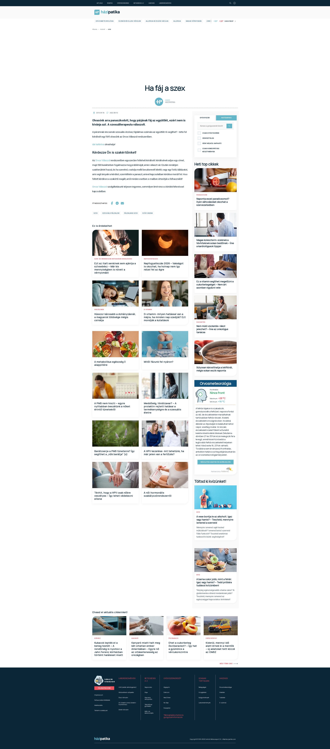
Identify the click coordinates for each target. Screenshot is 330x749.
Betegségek (202, 687)
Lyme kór (210, 21)
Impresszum (98, 695)
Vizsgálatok (202, 692)
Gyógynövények (204, 697)
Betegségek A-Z (139, 3)
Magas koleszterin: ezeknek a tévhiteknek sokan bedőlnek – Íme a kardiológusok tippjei (215, 243)
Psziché (102, 29)
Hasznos (151, 3)
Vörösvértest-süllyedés (126, 692)
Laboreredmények (165, 3)
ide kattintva (98, 144)
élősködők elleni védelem (130, 21)
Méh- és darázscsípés (149, 712)
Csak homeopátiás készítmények (210, 150)
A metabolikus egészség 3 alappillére (110, 363)
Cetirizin (166, 692)
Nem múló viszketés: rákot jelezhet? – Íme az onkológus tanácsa (212, 329)
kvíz (198, 512)
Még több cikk (226, 663)
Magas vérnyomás (194, 21)
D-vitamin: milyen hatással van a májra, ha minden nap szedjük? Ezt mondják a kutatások (165, 317)
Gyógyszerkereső (123, 3)
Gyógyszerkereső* (172, 678)
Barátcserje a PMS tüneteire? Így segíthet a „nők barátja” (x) (114, 453)
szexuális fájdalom (110, 213)
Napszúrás (148, 687)
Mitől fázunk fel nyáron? (158, 361)
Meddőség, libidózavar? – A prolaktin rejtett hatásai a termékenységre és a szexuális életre (162, 408)
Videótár (222, 692)
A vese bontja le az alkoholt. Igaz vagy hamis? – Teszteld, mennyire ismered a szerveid (214, 519)
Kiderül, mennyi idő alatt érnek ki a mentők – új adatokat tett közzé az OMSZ (220, 647)
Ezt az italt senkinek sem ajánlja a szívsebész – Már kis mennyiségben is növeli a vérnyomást (115, 268)
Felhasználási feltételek (102, 700)
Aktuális (99, 3)
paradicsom (201, 195)
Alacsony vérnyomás (148, 698)
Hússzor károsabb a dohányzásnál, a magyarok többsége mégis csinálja (115, 317)
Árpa (146, 692)
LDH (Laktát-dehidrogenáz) (127, 687)
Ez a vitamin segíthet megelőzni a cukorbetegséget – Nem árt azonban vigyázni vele (215, 284)
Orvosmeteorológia (105, 21)
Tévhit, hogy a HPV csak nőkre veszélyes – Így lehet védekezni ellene (113, 495)
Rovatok (110, 3)
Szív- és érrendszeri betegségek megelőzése (113, 259)
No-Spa (166, 703)
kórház (97, 638)
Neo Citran (167, 697)
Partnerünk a (216, 471)
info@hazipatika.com (229, 739)
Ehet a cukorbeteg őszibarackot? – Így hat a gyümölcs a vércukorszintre (183, 647)
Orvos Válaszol (102, 160)
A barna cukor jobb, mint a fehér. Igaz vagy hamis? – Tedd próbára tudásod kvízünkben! (214, 582)
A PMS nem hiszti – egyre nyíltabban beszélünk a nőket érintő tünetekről (112, 406)
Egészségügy (211, 638)
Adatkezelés (98, 705)
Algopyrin (167, 687)
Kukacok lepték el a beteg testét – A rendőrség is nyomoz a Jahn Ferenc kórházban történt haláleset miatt (108, 649)
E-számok (222, 703)
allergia (177, 21)
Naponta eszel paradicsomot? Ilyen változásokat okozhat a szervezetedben (212, 201)
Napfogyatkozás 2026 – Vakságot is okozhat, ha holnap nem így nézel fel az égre (164, 266)
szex (96, 213)
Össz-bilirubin (123, 697)
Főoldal (94, 29)
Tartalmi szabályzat (101, 710)
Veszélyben (99, 309)
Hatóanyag (226, 118)
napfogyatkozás (151, 259)
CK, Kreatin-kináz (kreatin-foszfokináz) (127, 703)
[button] (128, 680)
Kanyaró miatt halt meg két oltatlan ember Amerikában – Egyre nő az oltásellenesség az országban (145, 649)
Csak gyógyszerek (210, 133)
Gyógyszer (205, 118)
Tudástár (222, 697)
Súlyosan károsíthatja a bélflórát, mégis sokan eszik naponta (214, 369)
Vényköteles (208, 138)
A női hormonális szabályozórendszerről (158, 494)
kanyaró (134, 638)
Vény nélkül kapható (212, 143)
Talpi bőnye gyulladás (148, 705)
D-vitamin (148, 309)
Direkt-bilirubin (124, 710)
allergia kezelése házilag (157, 21)
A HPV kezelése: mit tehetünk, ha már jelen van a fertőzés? (164, 453)
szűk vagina (147, 213)
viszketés (200, 322)
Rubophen (167, 708)
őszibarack (173, 638)
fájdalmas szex (131, 213)
